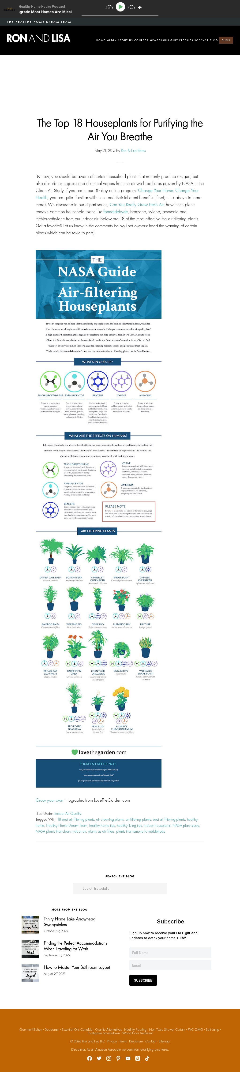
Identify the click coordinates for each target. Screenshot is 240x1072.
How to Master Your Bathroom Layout (77, 967)
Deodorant (52, 1029)
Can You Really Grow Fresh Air (137, 204)
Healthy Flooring (135, 1029)
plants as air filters (101, 831)
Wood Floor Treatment (137, 1033)
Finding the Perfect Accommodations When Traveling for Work (75, 946)
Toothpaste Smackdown (103, 1033)
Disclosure (136, 1041)
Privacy (112, 1041)
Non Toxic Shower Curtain (167, 1029)
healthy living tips (129, 825)
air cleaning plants (110, 819)
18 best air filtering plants (75, 819)
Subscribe (143, 980)
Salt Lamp (212, 1029)
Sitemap (164, 1041)
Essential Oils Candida (77, 1029)
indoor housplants (157, 825)
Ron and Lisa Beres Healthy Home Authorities (38, 38)
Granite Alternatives (108, 1029)
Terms (123, 1041)
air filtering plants (138, 819)
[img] (109, 7)
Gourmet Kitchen (30, 1029)
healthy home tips (102, 825)
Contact (150, 1041)
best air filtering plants (169, 819)
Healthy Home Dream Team (66, 825)
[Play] (121, 6)
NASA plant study (185, 825)
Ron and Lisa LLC (93, 1041)
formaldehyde (116, 211)
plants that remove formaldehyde (140, 831)
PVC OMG (195, 1029)
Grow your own (49, 800)
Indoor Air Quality (67, 813)
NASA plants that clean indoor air (61, 831)
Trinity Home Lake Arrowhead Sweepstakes (69, 921)
